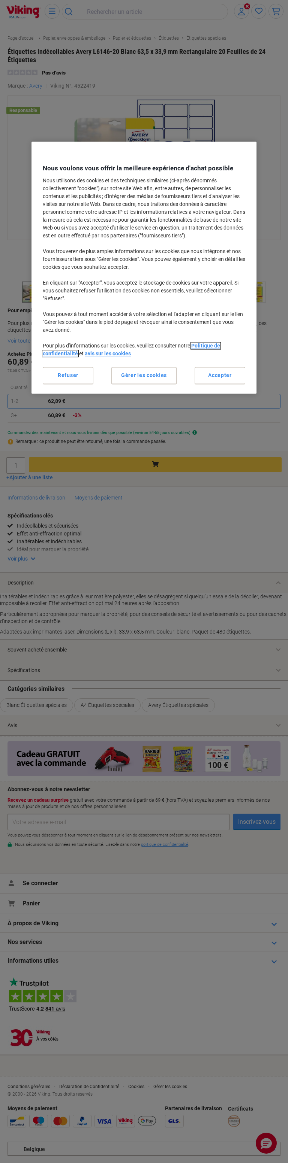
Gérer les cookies (144, 375)
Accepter (220, 375)
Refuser (68, 375)
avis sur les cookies (108, 353)
